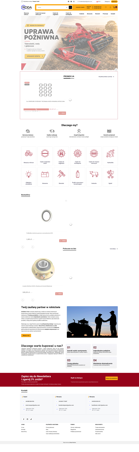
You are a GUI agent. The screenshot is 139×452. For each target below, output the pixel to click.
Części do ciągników (55, 13)
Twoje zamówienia (100, 427)
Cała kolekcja (113, 248)
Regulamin (73, 429)
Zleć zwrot (97, 433)
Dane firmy (24, 431)
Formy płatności (50, 427)
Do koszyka (62, 113)
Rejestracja (114, 1)
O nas (22, 427)
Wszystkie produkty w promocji (105, 76)
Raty (47, 429)
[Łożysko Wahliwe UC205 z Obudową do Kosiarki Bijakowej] (43, 269)
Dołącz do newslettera (111, 378)
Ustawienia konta (99, 429)
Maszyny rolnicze (26, 13)
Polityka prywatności (76, 431)
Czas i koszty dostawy (51, 431)
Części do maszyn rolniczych (40, 13)
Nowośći (97, 14)
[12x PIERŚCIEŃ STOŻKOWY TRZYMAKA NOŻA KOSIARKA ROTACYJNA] (45, 90)
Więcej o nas (26, 335)
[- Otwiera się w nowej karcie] (23, 419)
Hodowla (81, 14)
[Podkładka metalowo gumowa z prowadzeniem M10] (46, 215)
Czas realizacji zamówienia (52, 433)
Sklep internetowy (69, 442)
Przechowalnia (99, 431)
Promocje (105, 14)
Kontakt (113, 14)
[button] (70, 7)
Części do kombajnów (69, 13)
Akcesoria (89, 14)
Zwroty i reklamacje (75, 427)
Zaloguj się (107, 1)
